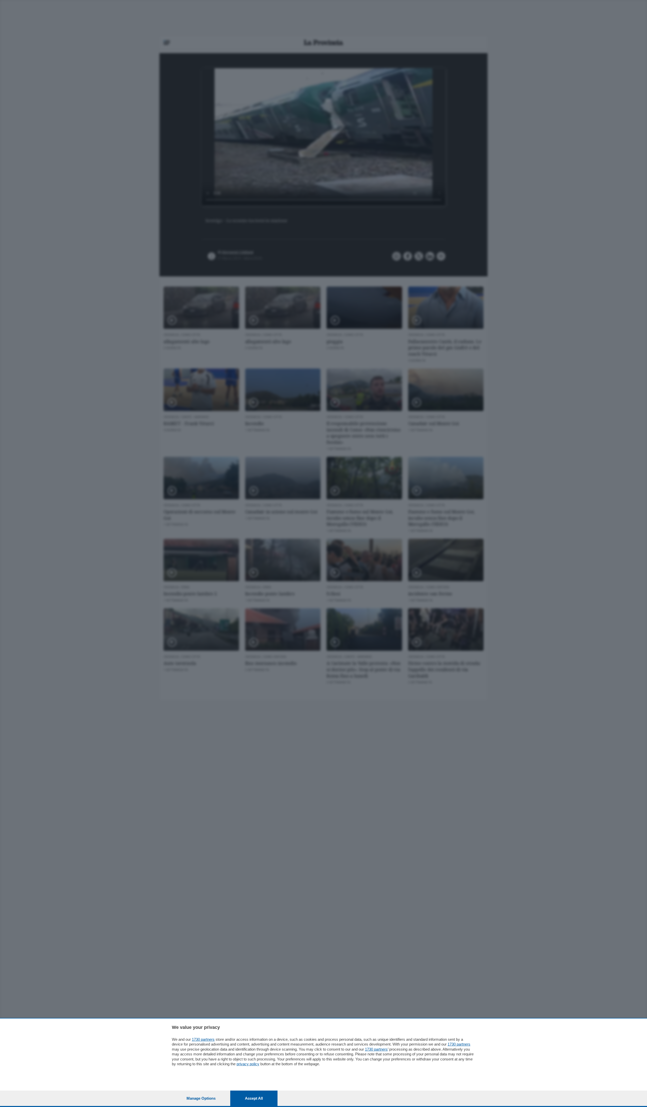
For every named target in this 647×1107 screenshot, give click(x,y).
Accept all (254, 1098)
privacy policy (248, 1064)
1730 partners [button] (203, 1039)
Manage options (201, 1098)
